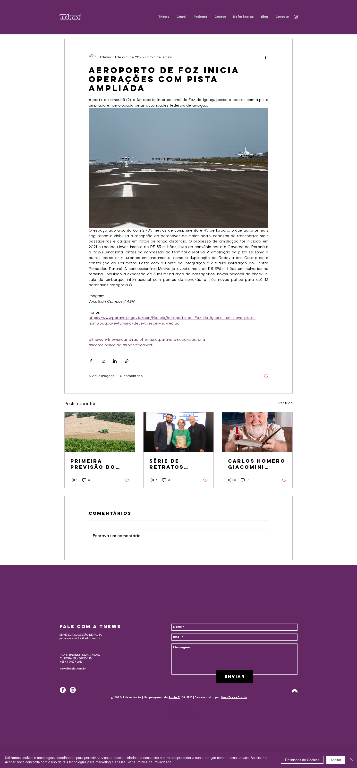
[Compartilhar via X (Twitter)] (103, 361)
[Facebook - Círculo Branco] (63, 690)
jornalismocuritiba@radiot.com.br (80, 638)
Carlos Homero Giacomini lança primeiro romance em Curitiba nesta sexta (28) (257, 464)
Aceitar (336, 759)
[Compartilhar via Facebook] (91, 361)
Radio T (174, 697)
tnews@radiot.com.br (73, 668)
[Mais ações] (265, 57)
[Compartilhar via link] (126, 361)
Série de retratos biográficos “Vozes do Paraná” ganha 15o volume (177, 464)
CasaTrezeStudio (234, 697)
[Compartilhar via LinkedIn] (114, 361)
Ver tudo (285, 403)
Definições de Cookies (302, 759)
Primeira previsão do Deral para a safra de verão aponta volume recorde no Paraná (99, 464)
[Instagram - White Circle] (73, 690)
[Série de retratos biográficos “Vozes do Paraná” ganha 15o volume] (179, 432)
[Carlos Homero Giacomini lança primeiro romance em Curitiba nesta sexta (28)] (257, 432)
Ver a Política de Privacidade (149, 762)
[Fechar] (351, 759)
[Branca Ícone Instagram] (295, 16)
